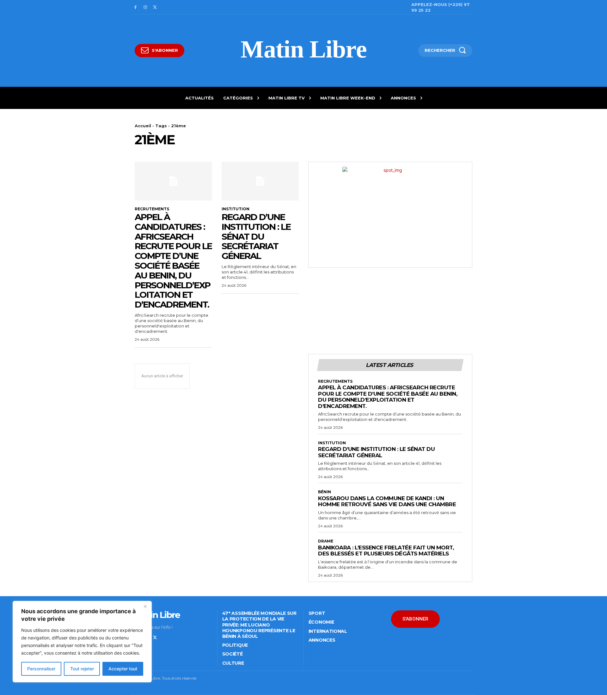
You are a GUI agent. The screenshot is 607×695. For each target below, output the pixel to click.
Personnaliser (41, 668)
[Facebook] (135, 7)
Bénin (324, 492)
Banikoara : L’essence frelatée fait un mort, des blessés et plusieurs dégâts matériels (386, 550)
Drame (325, 541)
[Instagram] (145, 7)
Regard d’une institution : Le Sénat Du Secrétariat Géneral (256, 236)
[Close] (145, 606)
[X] (155, 7)
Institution (235, 209)
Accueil (143, 125)
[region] (82, 641)
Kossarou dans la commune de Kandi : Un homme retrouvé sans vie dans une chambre (387, 501)
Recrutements (152, 209)
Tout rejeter (82, 668)
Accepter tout (122, 668)
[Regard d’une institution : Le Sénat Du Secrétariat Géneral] (260, 181)
